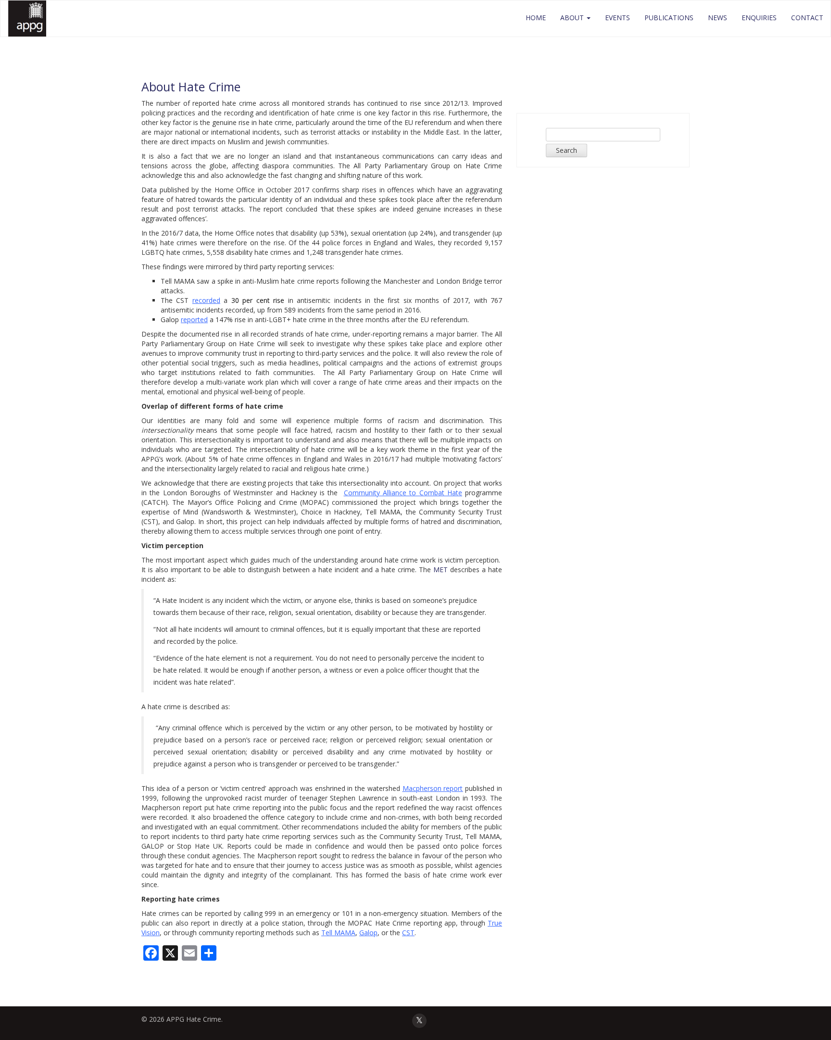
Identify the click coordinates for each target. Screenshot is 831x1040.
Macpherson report (433, 788)
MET (440, 569)
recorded (206, 300)
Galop (368, 932)
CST (408, 932)
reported (194, 319)
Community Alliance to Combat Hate (403, 492)
